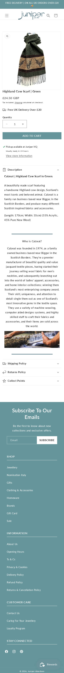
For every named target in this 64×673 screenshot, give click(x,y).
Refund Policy (15, 582)
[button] (7, 15)
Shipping (18, 102)
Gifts (9, 482)
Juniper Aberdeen (36, 671)
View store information (19, 155)
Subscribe (47, 440)
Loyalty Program (16, 628)
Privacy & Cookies (17, 567)
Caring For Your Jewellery (21, 620)
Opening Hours (15, 551)
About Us (12, 544)
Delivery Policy (15, 574)
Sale (9, 520)
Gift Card (12, 513)
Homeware (13, 497)
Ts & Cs (11, 559)
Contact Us (13, 613)
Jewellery (12, 467)
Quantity (7, 117)
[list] (32, 60)
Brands (11, 505)
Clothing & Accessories (20, 490)
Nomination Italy (16, 475)
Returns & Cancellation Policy (24, 590)
